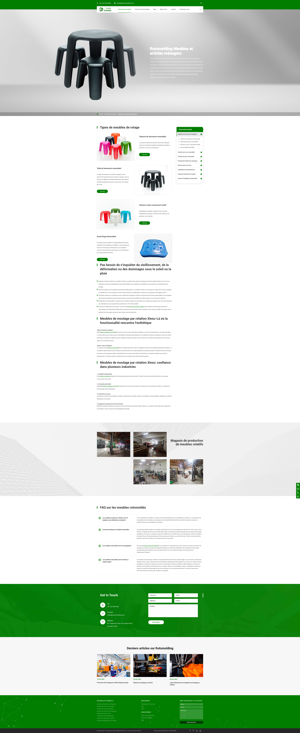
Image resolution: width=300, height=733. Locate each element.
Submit (156, 622)
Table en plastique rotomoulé (108, 332)
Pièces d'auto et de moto (184, 165)
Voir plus (144, 154)
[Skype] (298, 485)
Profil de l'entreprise (146, 718)
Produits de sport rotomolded (186, 156)
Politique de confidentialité (169, 730)
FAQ (142, 706)
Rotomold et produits (124, 9)
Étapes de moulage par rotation (143, 682)
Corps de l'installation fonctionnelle (187, 178)
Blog (154, 9)
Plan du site (157, 730)
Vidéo (142, 709)
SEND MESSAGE (191, 722)
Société (173, 9)
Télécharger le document (148, 704)
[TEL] (298, 492)
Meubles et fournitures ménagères (127, 114)
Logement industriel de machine (186, 174)
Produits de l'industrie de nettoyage (187, 161)
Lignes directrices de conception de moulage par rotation (185, 684)
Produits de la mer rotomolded (186, 152)
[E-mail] (298, 489)
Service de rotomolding (142, 9)
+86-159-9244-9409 (104, 3)
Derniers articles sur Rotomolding (150, 648)
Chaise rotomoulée (113, 348)
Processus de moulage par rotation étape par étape (112, 682)
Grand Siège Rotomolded (106, 236)
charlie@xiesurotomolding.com (124, 3)
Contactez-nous (184, 9)
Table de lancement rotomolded (109, 168)
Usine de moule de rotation (136, 306)
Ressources (163, 9)
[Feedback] (298, 496)
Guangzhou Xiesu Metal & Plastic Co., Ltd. (117, 730)
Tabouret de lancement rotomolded (152, 137)
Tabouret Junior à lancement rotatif (152, 205)
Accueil (101, 114)
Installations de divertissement (186, 169)
